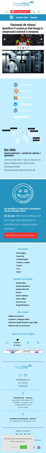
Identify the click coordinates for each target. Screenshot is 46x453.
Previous (4, 39)
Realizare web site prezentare (19, 325)
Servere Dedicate (22, 295)
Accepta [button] (23, 447)
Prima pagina (21, 253)
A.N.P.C (18, 272)
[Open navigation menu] (11, 17)
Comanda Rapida (22, 259)
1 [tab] (18, 48)
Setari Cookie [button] (14, 447)
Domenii (33, 17)
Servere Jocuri (21, 302)
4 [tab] (25, 48)
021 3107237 (23, 382)
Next (41, 39)
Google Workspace (22, 305)
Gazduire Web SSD (22, 289)
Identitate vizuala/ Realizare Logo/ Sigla (23, 322)
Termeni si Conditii (23, 262)
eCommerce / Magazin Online (18, 319)
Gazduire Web (22, 17)
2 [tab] (20, 48)
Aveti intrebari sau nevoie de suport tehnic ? (20, 235)
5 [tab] (28, 48)
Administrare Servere (16, 316)
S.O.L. (18, 269)
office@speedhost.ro (23, 379)
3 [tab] (23, 48)
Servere (18, 292)
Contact (19, 265)
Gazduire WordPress (23, 286)
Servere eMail (21, 299)
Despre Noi (20, 256)
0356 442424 (23, 386)
